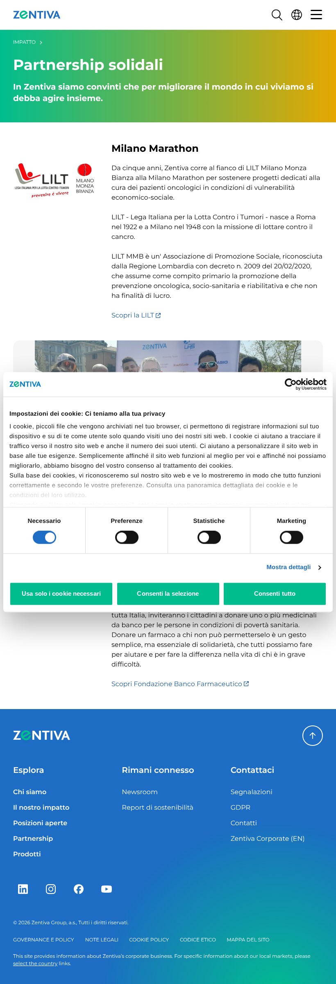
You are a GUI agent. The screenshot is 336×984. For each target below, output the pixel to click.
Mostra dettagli (288, 567)
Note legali (101, 940)
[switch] (126, 537)
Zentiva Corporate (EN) (268, 839)
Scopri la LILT (133, 316)
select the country (35, 964)
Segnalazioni (251, 792)
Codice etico (198, 940)
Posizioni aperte (40, 823)
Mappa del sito (248, 940)
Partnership (33, 839)
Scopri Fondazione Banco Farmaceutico (177, 684)
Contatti (244, 823)
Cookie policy (149, 940)
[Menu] (316, 14)
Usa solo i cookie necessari (61, 593)
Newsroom (140, 792)
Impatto (24, 42)
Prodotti (27, 854)
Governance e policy (43, 940)
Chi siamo (29, 792)
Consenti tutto (274, 593)
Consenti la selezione (168, 593)
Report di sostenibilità (157, 808)
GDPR (240, 808)
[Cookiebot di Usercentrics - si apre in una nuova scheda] (291, 384)
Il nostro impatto (41, 808)
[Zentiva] (37, 15)
